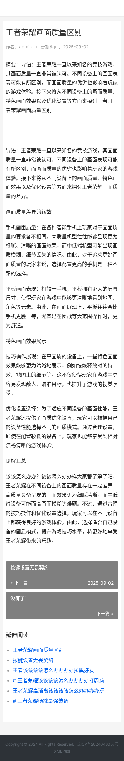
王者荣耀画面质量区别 (38, 650)
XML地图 (62, 751)
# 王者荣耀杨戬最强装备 (40, 701)
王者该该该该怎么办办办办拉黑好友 (53, 670)
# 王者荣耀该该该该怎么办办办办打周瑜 (58, 680)
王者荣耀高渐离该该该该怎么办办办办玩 (58, 690)
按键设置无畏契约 (33, 660)
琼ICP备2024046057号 (98, 744)
